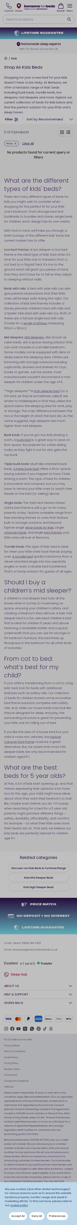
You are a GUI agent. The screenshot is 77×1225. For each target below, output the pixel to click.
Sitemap (8, 1086)
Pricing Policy (11, 1063)
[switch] (65, 132)
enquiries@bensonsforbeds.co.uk (35, 950)
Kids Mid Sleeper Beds (38, 878)
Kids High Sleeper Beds (38, 887)
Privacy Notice (11, 1045)
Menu (70, 10)
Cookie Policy (11, 1057)
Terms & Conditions (15, 1051)
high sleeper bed (47, 391)
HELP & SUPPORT (16, 994)
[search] (69, 19)
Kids (14, 58)
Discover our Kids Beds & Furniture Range (38, 868)
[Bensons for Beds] (39, 7)
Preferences (57, 1216)
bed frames (53, 532)
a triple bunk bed (26, 469)
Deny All (37, 1216)
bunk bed (24, 440)
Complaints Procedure (16, 1081)
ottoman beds (15, 532)
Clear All (28, 143)
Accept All (18, 1216)
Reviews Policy (12, 1069)
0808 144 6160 (31, 943)
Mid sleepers (34, 337)
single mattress (35, 323)
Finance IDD (10, 1075)
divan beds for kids (39, 527)
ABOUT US (11, 986)
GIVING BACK (13, 1003)
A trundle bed (22, 556)
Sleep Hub (19, 975)
